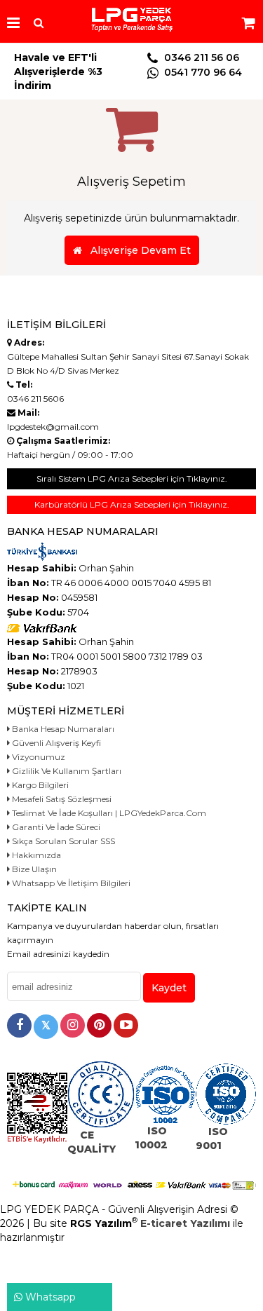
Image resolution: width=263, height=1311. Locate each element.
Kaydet (169, 987)
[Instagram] (72, 1025)
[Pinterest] (99, 1025)
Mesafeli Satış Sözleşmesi (61, 799)
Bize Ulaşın (33, 869)
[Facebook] (19, 1025)
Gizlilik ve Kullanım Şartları (65, 771)
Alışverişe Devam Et (136, 250)
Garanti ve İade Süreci (55, 827)
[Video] (126, 1025)
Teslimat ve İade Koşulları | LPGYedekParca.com (108, 813)
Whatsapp (49, 1297)
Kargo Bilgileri (39, 785)
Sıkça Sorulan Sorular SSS (62, 841)
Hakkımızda (35, 855)
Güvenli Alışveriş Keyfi (55, 743)
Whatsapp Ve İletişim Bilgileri (70, 883)
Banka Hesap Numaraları (62, 729)
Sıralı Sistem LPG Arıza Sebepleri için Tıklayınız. (131, 478)
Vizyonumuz (37, 757)
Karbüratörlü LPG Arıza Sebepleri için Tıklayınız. (131, 504)
